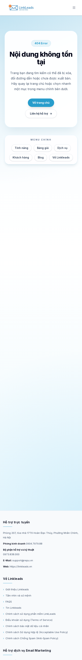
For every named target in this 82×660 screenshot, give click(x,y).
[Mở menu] (74, 7)
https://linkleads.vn (21, 566)
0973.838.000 (11, 554)
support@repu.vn (22, 560)
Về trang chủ (41, 102)
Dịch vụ (62, 147)
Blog (41, 157)
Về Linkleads (61, 157)
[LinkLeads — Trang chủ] (21, 7)
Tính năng (21, 147)
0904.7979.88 (34, 543)
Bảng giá (43, 147)
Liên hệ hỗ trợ (41, 113)
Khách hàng (21, 157)
